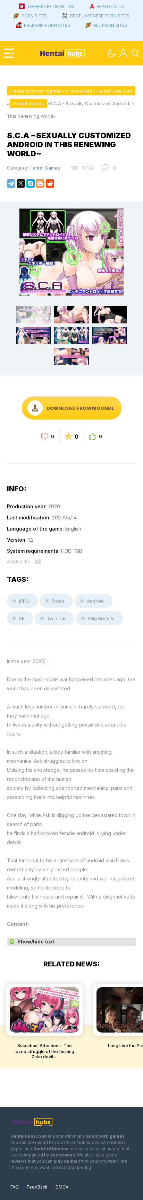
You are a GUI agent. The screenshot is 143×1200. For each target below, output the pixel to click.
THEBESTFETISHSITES (50, 6)
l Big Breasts (101, 618)
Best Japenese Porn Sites (100, 15)
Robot (58, 601)
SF (21, 618)
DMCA (62, 1187)
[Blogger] (40, 183)
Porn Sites (34, 15)
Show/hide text (36, 941)
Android (95, 601)
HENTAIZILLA (110, 6)
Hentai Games (45, 168)
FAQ (14, 1187)
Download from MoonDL (80, 408)
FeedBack (37, 1187)
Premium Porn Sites (47, 25)
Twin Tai (56, 618)
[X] (21, 183)
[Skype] (30, 183)
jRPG (24, 601)
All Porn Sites (110, 25)
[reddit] (50, 183)
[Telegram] (11, 183)
